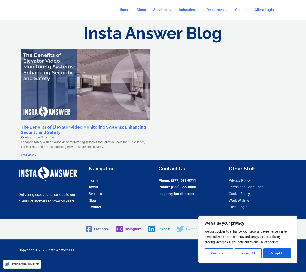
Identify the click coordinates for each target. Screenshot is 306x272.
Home (93, 180)
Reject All (248, 253)
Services (95, 194)
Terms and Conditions (246, 187)
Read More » (28, 155)
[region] (247, 239)
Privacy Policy (240, 180)
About (93, 187)
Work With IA (239, 200)
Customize (218, 253)
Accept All (277, 253)
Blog (92, 200)
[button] (162, 10)
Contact (95, 207)
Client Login (238, 207)
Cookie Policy (239, 194)
